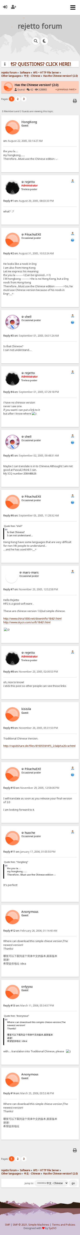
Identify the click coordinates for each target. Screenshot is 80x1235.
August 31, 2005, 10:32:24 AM (28, 253)
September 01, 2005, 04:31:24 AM (31, 335)
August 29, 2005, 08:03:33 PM (28, 201)
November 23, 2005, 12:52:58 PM (30, 589)
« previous (61, 89)
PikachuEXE (33, 234)
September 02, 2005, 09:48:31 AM (31, 455)
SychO (52, 1228)
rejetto (30, 182)
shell (28, 316)
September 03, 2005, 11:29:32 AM (31, 515)
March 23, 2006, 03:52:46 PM (28, 1093)
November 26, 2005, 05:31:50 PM (30, 728)
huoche (30, 832)
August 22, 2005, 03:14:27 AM (23, 141)
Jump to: (29, 1183)
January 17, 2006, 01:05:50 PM (29, 851)
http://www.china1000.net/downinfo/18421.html (32, 618)
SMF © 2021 (20, 1224)
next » (72, 89)
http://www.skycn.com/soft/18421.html (26, 622)
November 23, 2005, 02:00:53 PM (30, 671)
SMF (7, 1224)
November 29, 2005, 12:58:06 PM (31, 788)
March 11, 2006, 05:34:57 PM (28, 1005)
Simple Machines (38, 1224)
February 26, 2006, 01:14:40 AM (30, 930)
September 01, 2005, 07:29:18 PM (31, 392)
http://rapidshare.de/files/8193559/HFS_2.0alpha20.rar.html (39, 746)
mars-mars (31, 572)
